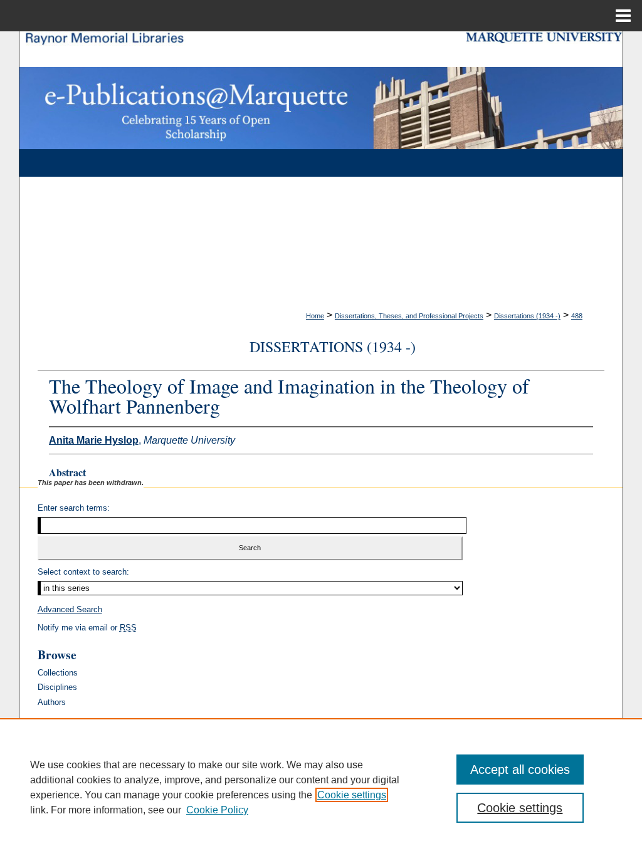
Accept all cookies (520, 769)
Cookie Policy (217, 810)
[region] (321, 787)
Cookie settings (351, 795)
